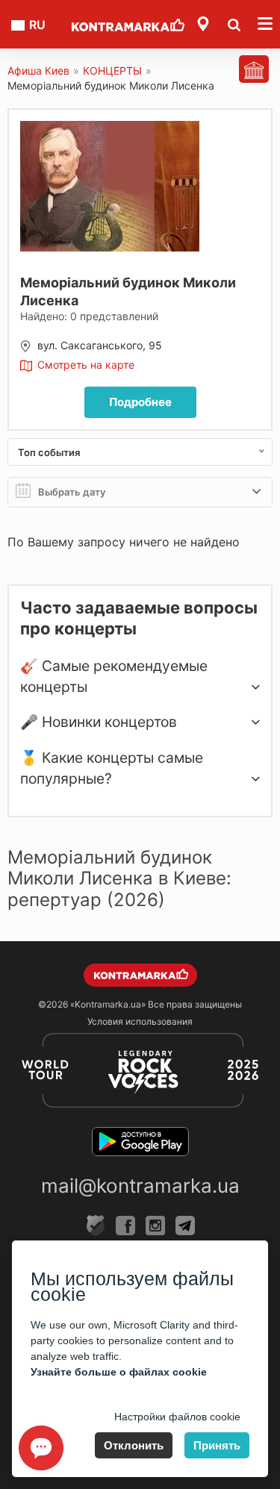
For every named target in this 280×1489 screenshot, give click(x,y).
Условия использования (140, 1021)
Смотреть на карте (85, 364)
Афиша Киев (38, 70)
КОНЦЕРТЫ (112, 70)
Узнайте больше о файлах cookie (119, 1372)
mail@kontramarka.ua (140, 1185)
